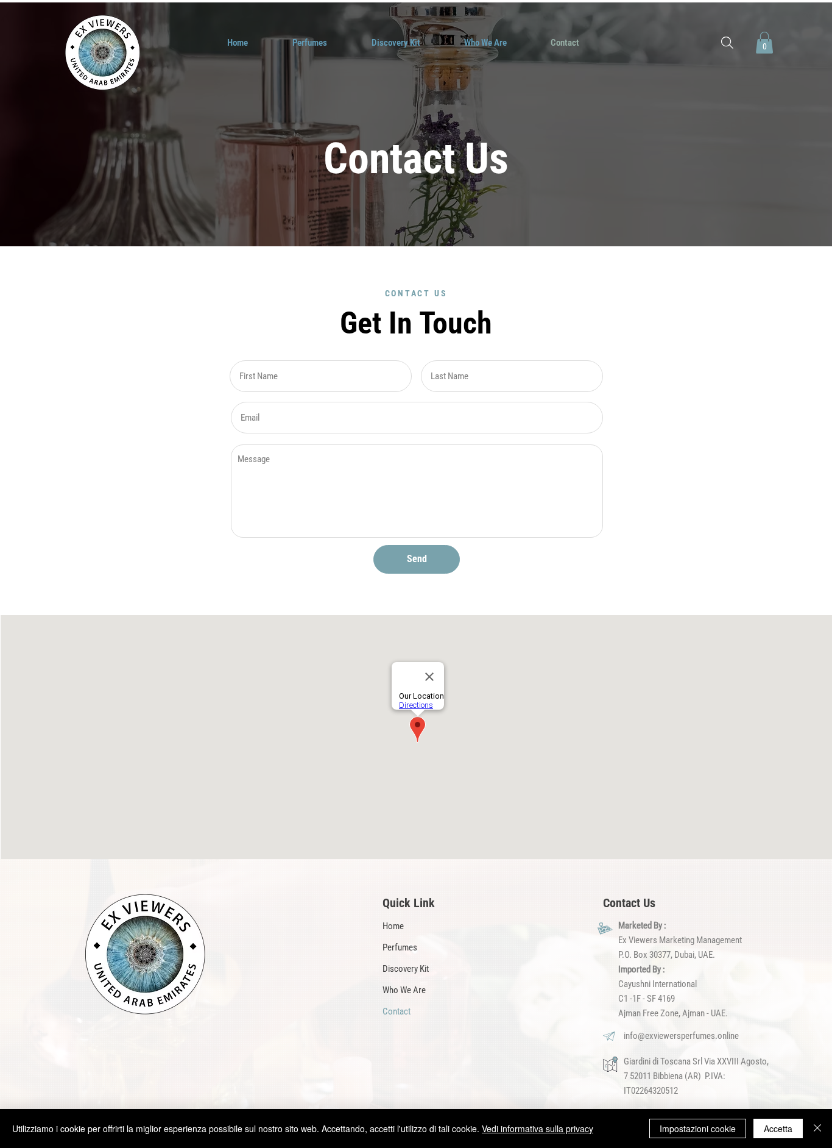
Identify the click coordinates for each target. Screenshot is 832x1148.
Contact (397, 1011)
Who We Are (404, 990)
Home (393, 926)
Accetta (778, 1128)
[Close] (817, 1128)
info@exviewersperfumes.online (681, 1035)
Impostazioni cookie (698, 1128)
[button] (764, 43)
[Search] (727, 42)
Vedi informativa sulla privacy (537, 1128)
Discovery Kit (406, 968)
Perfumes (400, 947)
